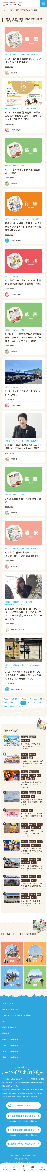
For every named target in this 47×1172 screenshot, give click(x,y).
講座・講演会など (32, 54)
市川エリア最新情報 (10, 1045)
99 (41, 699)
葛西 (23, 165)
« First (23, 699)
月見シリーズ (35, 828)
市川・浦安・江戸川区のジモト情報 (16, 1015)
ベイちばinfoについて (11, 1009)
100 (5, 703)
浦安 (23, 54)
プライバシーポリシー (23, 1159)
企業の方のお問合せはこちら (23, 1116)
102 (17, 703)
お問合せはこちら (23, 1105)
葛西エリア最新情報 (10, 1057)
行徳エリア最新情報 (10, 1039)
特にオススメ (34, 772)
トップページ (7, 1003)
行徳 (23, 219)
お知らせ (9, 54)
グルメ (29, 665)
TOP (4, 10)
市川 (23, 108)
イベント (17, 54)
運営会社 (39, 1162)
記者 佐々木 (25, 740)
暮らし (33, 863)
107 (5, 707)
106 (40, 703)
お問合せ (30, 1162)
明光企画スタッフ (11, 605)
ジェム (22, 605)
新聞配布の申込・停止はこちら (23, 1143)
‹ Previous (33, 699)
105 (35, 703)
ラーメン (9, 668)
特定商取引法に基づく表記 (14, 1162)
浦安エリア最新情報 (10, 1051)
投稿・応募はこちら (10, 1027)
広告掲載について (30, 1155)
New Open (36, 665)
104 (29, 703)
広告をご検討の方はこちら (23, 1130)
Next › (12, 707)
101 (11, 703)
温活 (32, 796)
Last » (20, 707)
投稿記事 (17, 602)
